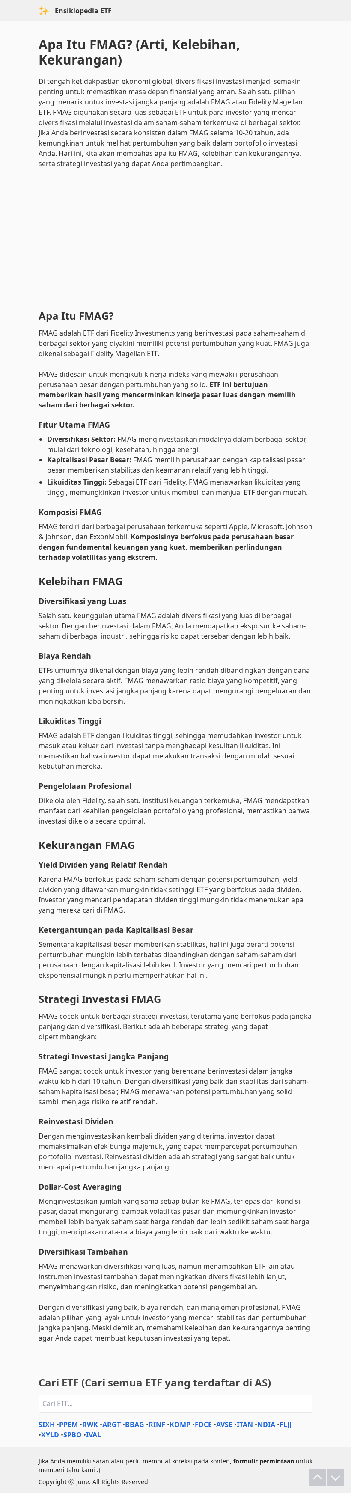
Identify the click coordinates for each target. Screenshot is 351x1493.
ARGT (111, 1424)
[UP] (317, 1477)
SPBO (72, 1434)
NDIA (266, 1424)
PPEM (68, 1424)
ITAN (245, 1424)
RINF (157, 1424)
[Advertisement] (175, 237)
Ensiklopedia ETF (83, 10)
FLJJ (286, 1424)
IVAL (93, 1434)
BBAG (134, 1424)
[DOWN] (335, 1477)
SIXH (47, 1424)
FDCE (203, 1424)
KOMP (180, 1424)
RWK (90, 1424)
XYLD (50, 1434)
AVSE (224, 1424)
